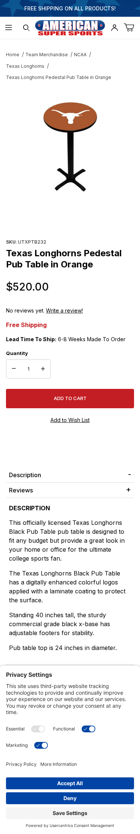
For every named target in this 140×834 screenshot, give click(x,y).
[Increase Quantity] (42, 369)
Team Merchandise (46, 54)
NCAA (80, 54)
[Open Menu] (9, 28)
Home (12, 54)
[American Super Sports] (70, 27)
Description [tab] (25, 475)
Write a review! (64, 310)
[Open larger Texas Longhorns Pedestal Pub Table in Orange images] (70, 143)
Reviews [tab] (21, 490)
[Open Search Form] (26, 28)
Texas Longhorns (25, 66)
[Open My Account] (114, 28)
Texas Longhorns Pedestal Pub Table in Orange (58, 77)
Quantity (17, 353)
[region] (70, 219)
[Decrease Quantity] (13, 369)
